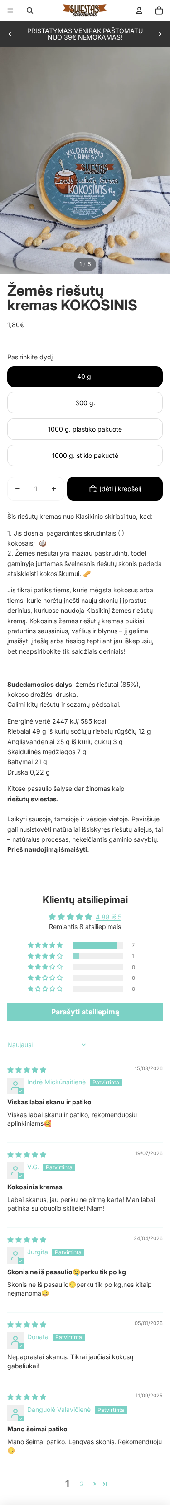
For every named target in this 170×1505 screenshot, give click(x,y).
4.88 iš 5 (108, 917)
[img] (26, 1069)
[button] (46, 945)
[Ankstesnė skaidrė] (10, 34)
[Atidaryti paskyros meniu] (139, 10)
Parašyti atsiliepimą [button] (85, 1011)
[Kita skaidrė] (160, 34)
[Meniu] (10, 10)
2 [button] (82, 1484)
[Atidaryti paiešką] (30, 10)
